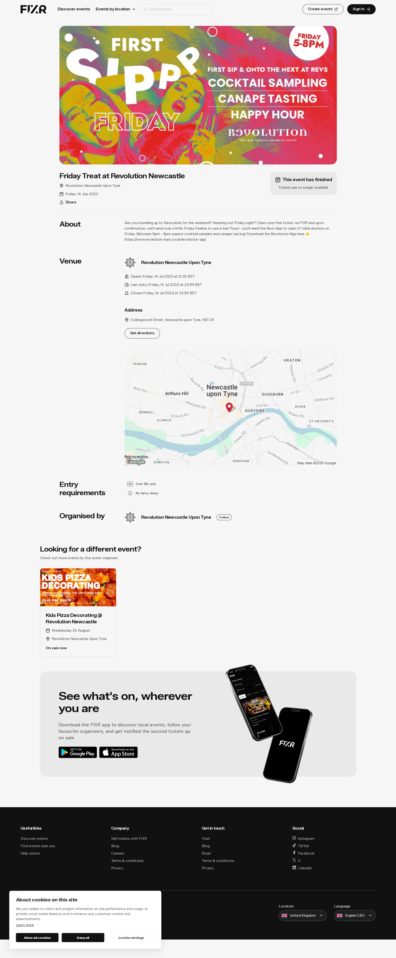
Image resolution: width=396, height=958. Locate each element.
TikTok (303, 846)
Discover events (74, 9)
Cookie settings (131, 938)
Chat (206, 838)
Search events (160, 9)
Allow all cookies (37, 938)
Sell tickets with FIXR (129, 838)
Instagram (306, 838)
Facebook (306, 853)
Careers (117, 853)
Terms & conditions (127, 860)
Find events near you (38, 846)
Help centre (30, 853)
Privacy (117, 868)
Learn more (25, 925)
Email (206, 853)
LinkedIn (305, 868)
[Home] (33, 9)
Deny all (83, 938)
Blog (115, 846)
